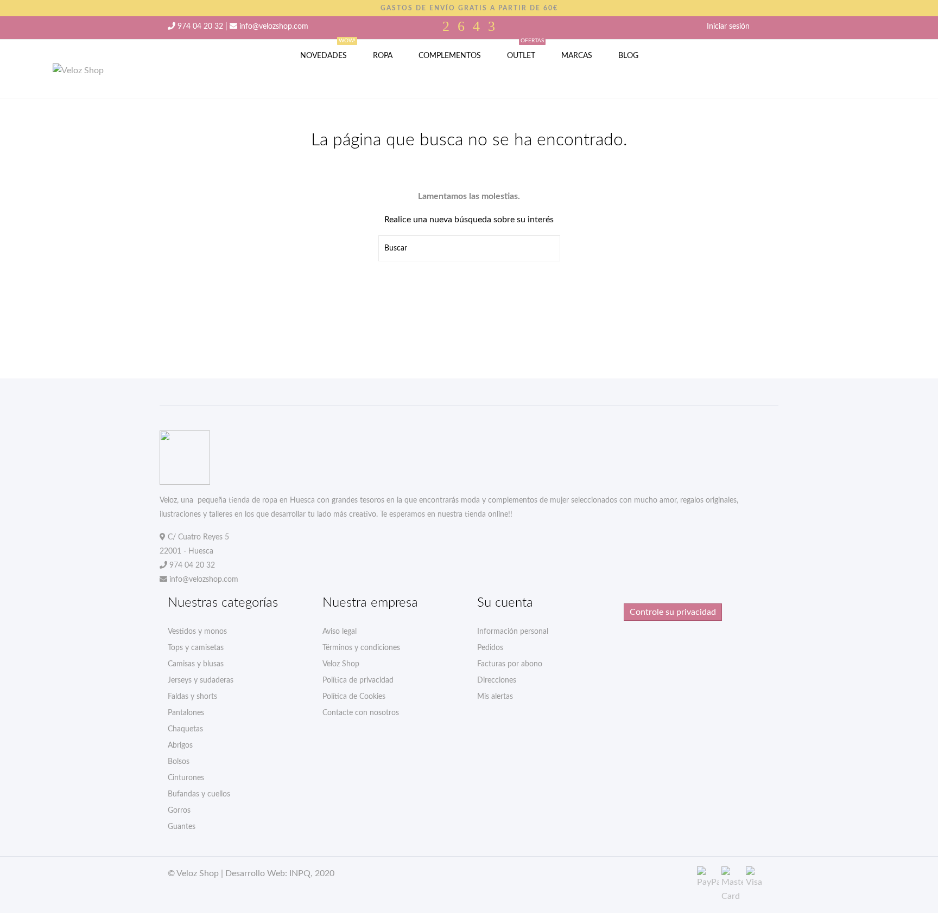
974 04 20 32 (200, 26)
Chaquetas (185, 729)
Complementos (450, 56)
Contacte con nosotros (360, 713)
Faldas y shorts (192, 696)
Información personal (512, 631)
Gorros (179, 810)
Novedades (328, 50)
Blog (628, 56)
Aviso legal (339, 631)
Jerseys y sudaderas (200, 680)
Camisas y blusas (196, 664)
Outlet (525, 50)
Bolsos (178, 762)
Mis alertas (495, 696)
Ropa (382, 56)
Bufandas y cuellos (199, 794)
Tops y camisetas (196, 648)
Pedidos (490, 648)
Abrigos (180, 745)
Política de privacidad (358, 680)
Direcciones (496, 680)
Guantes (181, 827)
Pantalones (186, 713)
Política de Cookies (353, 696)
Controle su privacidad (673, 612)
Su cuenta (505, 602)
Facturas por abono (509, 664)
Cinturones (186, 778)
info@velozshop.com (273, 26)
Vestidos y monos (197, 631)
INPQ (299, 873)
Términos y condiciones (361, 648)
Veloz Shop (340, 664)
